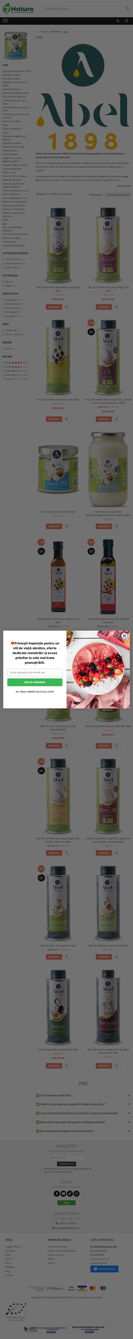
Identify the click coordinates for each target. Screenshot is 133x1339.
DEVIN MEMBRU (35, 682)
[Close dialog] (124, 636)
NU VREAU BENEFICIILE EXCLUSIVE (35, 691)
